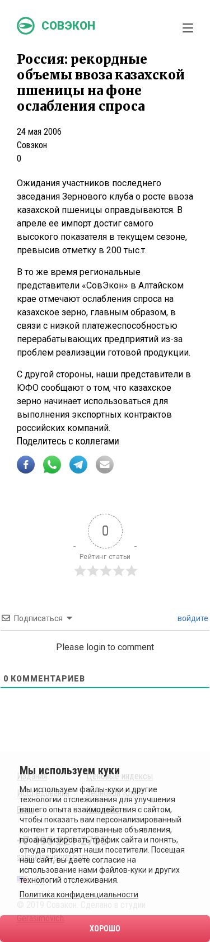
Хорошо (105, 928)
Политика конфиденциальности (79, 894)
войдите (192, 618)
